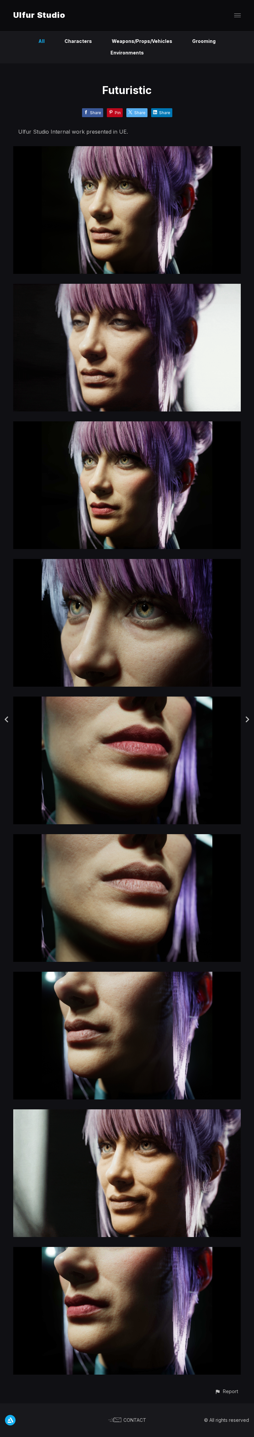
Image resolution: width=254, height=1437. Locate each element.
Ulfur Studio (39, 15)
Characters (78, 41)
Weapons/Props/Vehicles (142, 41)
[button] (226, 1391)
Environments (127, 52)
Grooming (204, 41)
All (41, 41)
